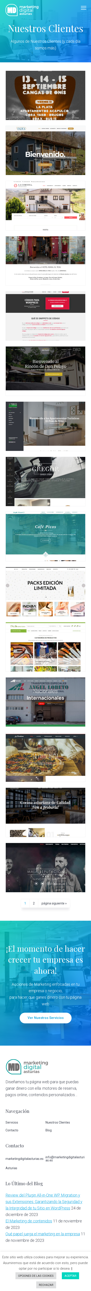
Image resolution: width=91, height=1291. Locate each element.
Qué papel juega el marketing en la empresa (43, 1234)
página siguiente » (54, 904)
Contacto (12, 1130)
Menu (83, 7)
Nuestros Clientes (58, 1122)
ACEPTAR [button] (70, 1275)
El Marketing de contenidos (29, 1221)
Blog (49, 1130)
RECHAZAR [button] (46, 1285)
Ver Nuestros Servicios (46, 1018)
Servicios (12, 1122)
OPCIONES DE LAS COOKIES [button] (36, 1275)
